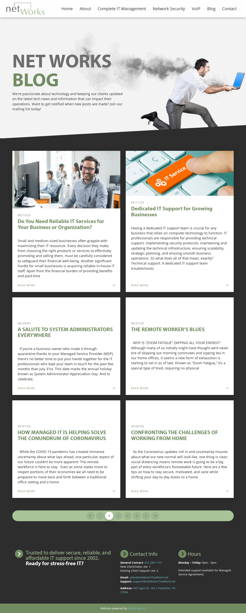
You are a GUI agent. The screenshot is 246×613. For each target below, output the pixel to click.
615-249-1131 (153, 562)
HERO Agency (137, 608)
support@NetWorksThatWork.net (154, 581)
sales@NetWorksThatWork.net (148, 577)
